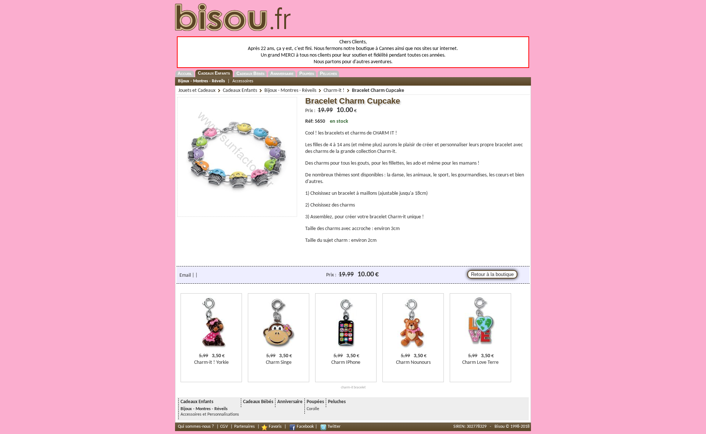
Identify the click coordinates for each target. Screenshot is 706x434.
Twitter (334, 426)
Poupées (306, 73)
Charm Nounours (413, 362)
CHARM (381, 133)
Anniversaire (281, 73)
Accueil (185, 73)
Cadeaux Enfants (214, 73)
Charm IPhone (345, 362)
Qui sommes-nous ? (196, 426)
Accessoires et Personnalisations (210, 414)
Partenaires (244, 426)
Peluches (328, 73)
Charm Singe (279, 362)
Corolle (313, 409)
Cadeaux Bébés (250, 73)
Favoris (275, 426)
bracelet (503, 145)
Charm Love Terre (480, 362)
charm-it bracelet (353, 387)
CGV (224, 426)
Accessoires (242, 81)
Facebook (305, 426)
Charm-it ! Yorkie (211, 362)
